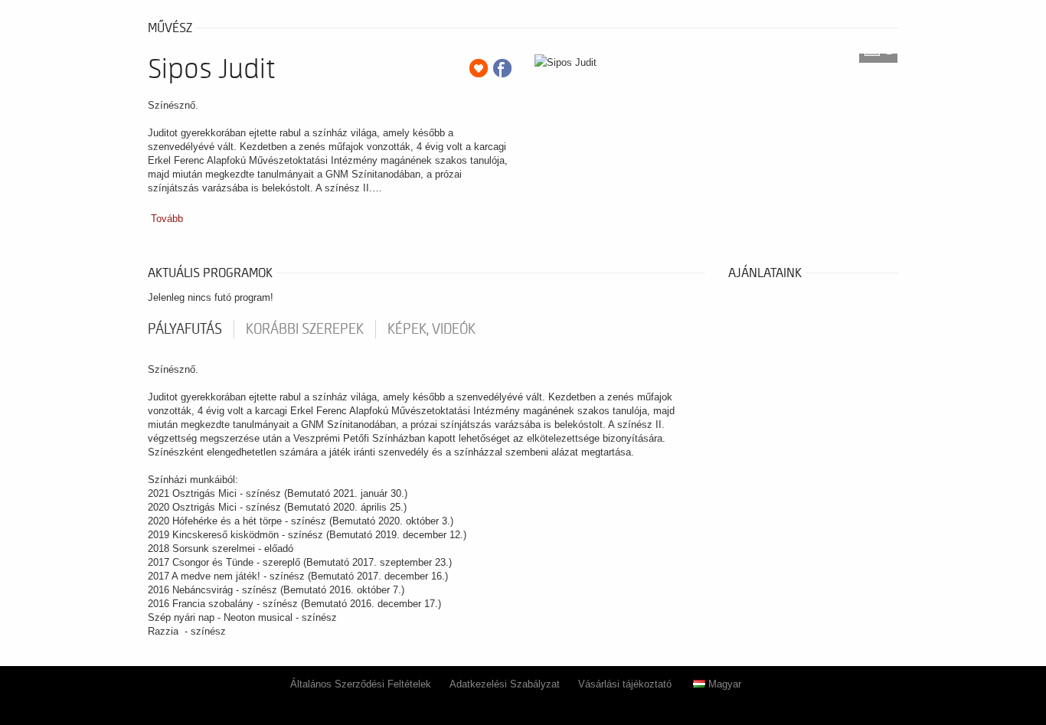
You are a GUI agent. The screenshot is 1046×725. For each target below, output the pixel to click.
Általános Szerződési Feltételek (360, 684)
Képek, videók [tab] (431, 329)
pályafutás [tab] (185, 329)
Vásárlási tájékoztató (625, 684)
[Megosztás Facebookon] (502, 68)
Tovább (167, 218)
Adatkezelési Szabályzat (504, 684)
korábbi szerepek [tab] (305, 329)
